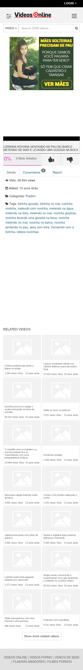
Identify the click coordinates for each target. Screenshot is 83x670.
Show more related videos (41, 636)
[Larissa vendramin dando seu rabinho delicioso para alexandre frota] (60, 347)
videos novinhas (28, 232)
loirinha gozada (28, 203)
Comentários (33, 171)
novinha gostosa (65, 213)
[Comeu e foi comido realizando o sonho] (60, 478)
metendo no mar (41, 213)
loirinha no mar (50, 203)
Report (57, 172)
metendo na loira (16, 213)
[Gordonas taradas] (60, 434)
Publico (31, 196)
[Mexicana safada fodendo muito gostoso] (22, 478)
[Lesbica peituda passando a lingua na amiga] (22, 348)
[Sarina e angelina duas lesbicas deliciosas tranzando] (60, 518)
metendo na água (61, 208)
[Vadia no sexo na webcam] (60, 391)
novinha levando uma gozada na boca (31, 218)
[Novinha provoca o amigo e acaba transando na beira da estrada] (22, 390)
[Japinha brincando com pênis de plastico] (22, 518)
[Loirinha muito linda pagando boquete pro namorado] (22, 559)
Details (11, 172)
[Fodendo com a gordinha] (60, 602)
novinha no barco (41, 222)
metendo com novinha (33, 208)
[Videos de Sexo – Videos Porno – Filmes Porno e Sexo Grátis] (32, 15)
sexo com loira (39, 227)
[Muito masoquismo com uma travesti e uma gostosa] (22, 602)
